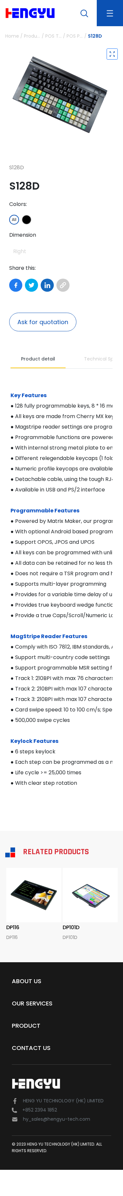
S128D (95, 36)
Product (26, 1025)
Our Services (32, 1003)
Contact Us (31, 1048)
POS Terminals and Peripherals (53, 36)
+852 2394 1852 (39, 1110)
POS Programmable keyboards (75, 36)
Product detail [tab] (38, 359)
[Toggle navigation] (109, 13)
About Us (26, 981)
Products (32, 36)
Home (12, 36)
